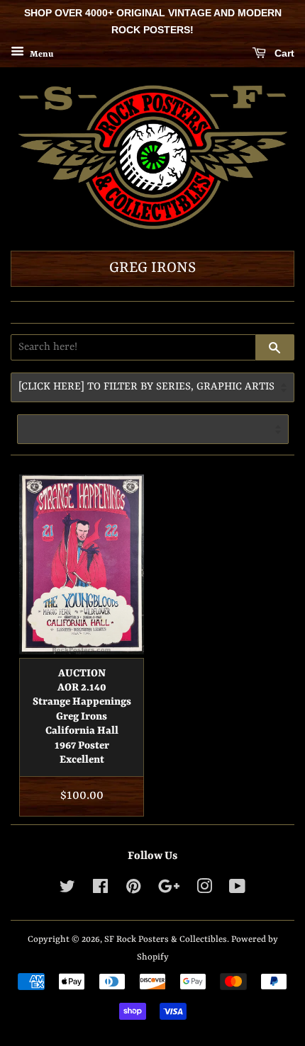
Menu (40, 54)
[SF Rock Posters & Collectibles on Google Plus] (168, 890)
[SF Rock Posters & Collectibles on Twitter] (67, 890)
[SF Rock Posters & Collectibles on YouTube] (237, 890)
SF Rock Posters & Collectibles (165, 939)
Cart (283, 53)
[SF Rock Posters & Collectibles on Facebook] (100, 890)
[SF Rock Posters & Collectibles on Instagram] (204, 890)
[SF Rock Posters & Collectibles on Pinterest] (133, 890)
